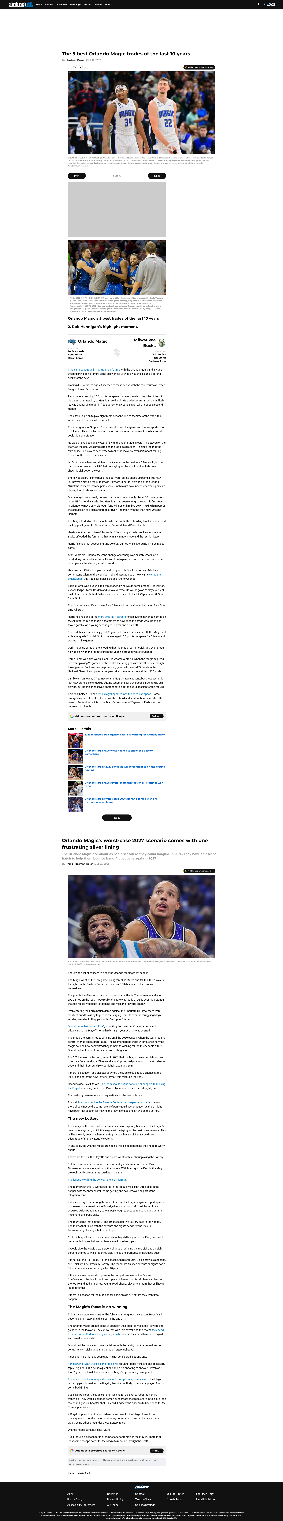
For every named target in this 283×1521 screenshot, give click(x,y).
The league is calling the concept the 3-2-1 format (97, 1179)
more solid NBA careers (112, 616)
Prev (76, 175)
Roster (87, 4)
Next (157, 175)
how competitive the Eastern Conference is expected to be (112, 1102)
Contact (140, 1493)
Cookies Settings (145, 1504)
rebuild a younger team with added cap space (124, 694)
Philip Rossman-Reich (79, 863)
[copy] (86, 67)
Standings (75, 4)
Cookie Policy (175, 1499)
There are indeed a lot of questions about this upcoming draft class (107, 1379)
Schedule (61, 4)
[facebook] (258, 4)
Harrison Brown (75, 60)
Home (71, 1473)
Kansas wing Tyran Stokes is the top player (93, 1363)
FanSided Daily (205, 1493)
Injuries (98, 4)
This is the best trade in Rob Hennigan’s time (94, 369)
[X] (264, 4)
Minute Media (52, 1513)
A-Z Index (112, 1504)
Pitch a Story (74, 1499)
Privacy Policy (115, 1499)
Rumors (49, 4)
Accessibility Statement (81, 1504)
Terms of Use (143, 1499)
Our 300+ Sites (175, 1493)
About (70, 1493)
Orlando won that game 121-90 (86, 1026)
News (39, 4)
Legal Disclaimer (206, 1499)
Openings (112, 1493)
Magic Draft (84, 1473)
